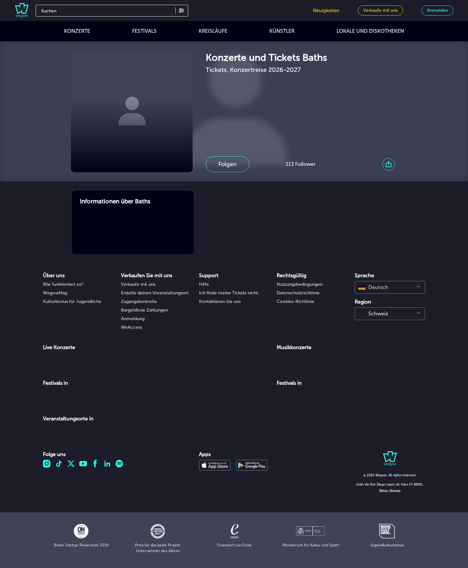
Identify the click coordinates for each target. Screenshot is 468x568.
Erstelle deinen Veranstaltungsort (154, 293)
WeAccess (131, 327)
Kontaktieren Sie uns (220, 301)
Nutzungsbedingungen (300, 284)
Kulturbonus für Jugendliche (72, 301)
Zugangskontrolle (139, 301)
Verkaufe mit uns (138, 284)
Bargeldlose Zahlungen (144, 310)
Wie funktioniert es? (63, 284)
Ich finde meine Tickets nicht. (229, 293)
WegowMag (55, 293)
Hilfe (204, 284)
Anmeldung (133, 318)
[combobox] (390, 287)
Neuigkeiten (326, 10)
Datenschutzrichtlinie (298, 293)
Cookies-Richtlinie (295, 301)
